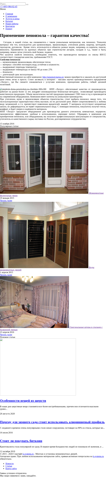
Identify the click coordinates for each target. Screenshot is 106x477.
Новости (10, 463)
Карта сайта (11, 468)
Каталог (9, 21)
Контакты (10, 26)
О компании (11, 16)
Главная (9, 14)
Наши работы (12, 24)
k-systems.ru (28, 454)
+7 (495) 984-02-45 (8, 6)
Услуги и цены (12, 19)
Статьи (9, 466)
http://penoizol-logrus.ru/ (53, 77)
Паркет (9, 28)
